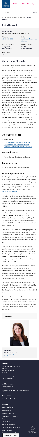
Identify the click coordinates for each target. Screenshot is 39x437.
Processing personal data (10, 427)
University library (8, 413)
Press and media (7, 419)
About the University (11, 17)
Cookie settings (7, 430)
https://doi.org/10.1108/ (9, 192)
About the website (8, 424)
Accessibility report (8, 433)
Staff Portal (7, 410)
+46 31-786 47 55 (7, 39)
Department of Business (14, 33)
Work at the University (9, 416)
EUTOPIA (5, 422)
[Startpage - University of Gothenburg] (33, 430)
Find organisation (7, 387)
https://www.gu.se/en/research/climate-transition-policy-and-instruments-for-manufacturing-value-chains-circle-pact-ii (18, 144)
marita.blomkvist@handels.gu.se (29, 40)
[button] (14, 12)
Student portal (8, 407)
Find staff (22, 17)
